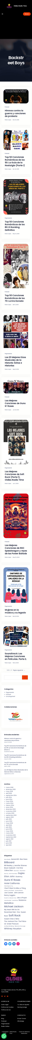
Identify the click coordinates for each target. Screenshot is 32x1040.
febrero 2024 (10, 805)
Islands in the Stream (9, 890)
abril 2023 (9, 825)
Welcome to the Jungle (20, 926)
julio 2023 (9, 819)
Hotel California (12, 883)
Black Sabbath (9, 868)
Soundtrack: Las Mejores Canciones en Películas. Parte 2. (16, 656)
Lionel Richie (15, 900)
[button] (4, 1036)
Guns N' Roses (12, 880)
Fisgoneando (8, 218)
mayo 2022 (9, 831)
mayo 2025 (9, 791)
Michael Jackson (13, 906)
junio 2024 (9, 799)
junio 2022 (9, 829)
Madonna (22, 900)
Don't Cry (6, 873)
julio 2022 (9, 827)
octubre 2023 (10, 813)
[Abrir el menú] (2, 14)
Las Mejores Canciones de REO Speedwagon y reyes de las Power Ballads (16, 549)
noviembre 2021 (11, 835)
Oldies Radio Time (20, 6)
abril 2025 (9, 793)
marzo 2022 (9, 833)
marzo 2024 (9, 803)
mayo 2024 (9, 801)
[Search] (25, 677)
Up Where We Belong (9, 926)
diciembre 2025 (11, 789)
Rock (6, 916)
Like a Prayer (22, 898)
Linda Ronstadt (7, 900)
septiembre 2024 (11, 795)
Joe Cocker (8, 892)
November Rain (10, 912)
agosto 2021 (9, 839)
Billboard (9, 862)
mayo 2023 (9, 823)
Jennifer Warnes (19, 890)
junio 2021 (9, 843)
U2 (5, 924)
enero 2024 (9, 807)
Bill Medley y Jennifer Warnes (15, 865)
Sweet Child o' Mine (11, 919)
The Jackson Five (11, 921)
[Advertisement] (16, 26)
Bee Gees (23, 859)
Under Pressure (12, 924)
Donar (27, 14)
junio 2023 (9, 821)
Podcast (7, 107)
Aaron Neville (7, 859)
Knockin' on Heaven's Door (10, 898)
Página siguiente (19, 670)
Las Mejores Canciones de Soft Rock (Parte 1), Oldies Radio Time (14, 475)
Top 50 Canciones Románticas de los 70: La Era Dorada (15, 298)
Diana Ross (16, 870)
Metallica (8, 903)
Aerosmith (15, 859)
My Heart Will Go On (11, 909)
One (18, 912)
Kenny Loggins (9, 895)
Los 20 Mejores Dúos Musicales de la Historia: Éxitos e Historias (15, 361)
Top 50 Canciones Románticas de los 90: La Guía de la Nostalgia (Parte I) (15, 161)
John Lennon (19, 892)
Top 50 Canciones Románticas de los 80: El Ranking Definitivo (15, 225)
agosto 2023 (10, 817)
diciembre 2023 (11, 809)
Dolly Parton (22, 870)
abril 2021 (8, 845)
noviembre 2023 (11, 811)
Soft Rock (15, 915)
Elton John (9, 876)
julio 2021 (8, 841)
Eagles (21, 873)
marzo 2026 (9, 787)
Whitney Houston (12, 928)
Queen (23, 912)
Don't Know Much (13, 873)
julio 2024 (9, 797)
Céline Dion (8, 870)
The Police (22, 921)
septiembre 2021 (11, 837)
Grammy (18, 876)
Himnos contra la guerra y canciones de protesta (15, 113)
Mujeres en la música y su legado (15, 611)
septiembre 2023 (11, 815)
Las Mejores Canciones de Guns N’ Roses (15, 403)
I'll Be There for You (8, 886)
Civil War (19, 868)
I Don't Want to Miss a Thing (15, 888)
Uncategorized (10, 696)
